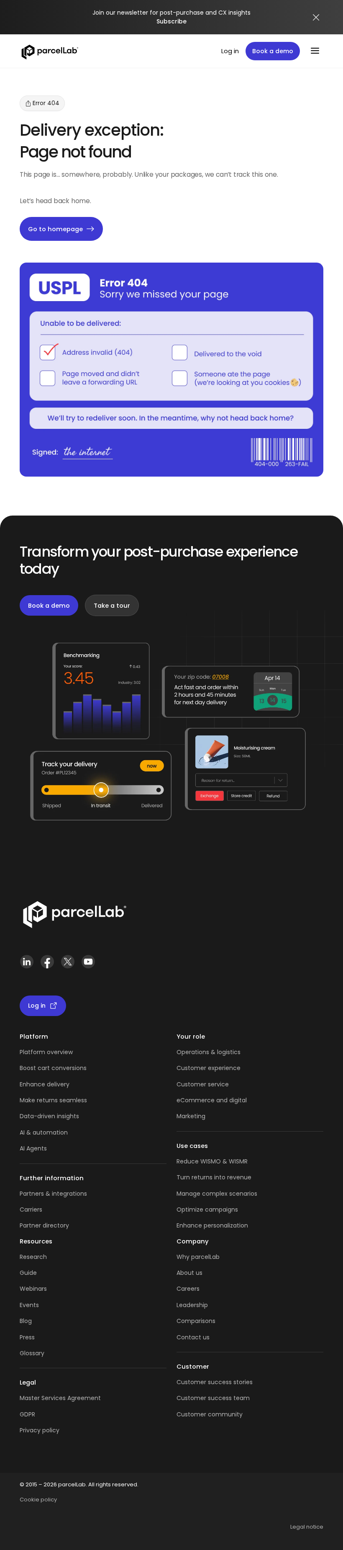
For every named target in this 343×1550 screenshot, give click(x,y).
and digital (231, 1100)
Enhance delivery (44, 1084)
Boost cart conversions (53, 1068)
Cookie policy (38, 1500)
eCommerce (196, 1100)
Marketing (191, 1116)
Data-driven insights (49, 1116)
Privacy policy (39, 1430)
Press (27, 1337)
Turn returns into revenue (214, 1177)
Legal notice (306, 1527)
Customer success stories (215, 1382)
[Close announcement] (316, 17)
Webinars (33, 1288)
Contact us (193, 1337)
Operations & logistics (209, 1052)
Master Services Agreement (60, 1398)
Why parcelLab (198, 1257)
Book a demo (272, 51)
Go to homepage (55, 228)
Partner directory (44, 1225)
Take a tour (112, 605)
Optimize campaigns (207, 1209)
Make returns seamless (53, 1100)
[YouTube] (88, 965)
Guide (28, 1273)
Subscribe (171, 21)
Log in (230, 50)
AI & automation (44, 1132)
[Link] (74, 916)
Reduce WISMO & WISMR (212, 1161)
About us (189, 1273)
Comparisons (196, 1321)
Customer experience (209, 1068)
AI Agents (33, 1148)
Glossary (32, 1353)
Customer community (210, 1414)
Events (29, 1305)
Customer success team (213, 1398)
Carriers (31, 1209)
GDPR (27, 1414)
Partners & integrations (53, 1193)
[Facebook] (47, 965)
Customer (192, 1084)
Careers (188, 1288)
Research (33, 1257)
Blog (26, 1321)
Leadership (192, 1305)
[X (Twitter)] (67, 965)
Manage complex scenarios (217, 1193)
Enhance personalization (212, 1225)
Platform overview (46, 1052)
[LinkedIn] (26, 965)
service (218, 1084)
